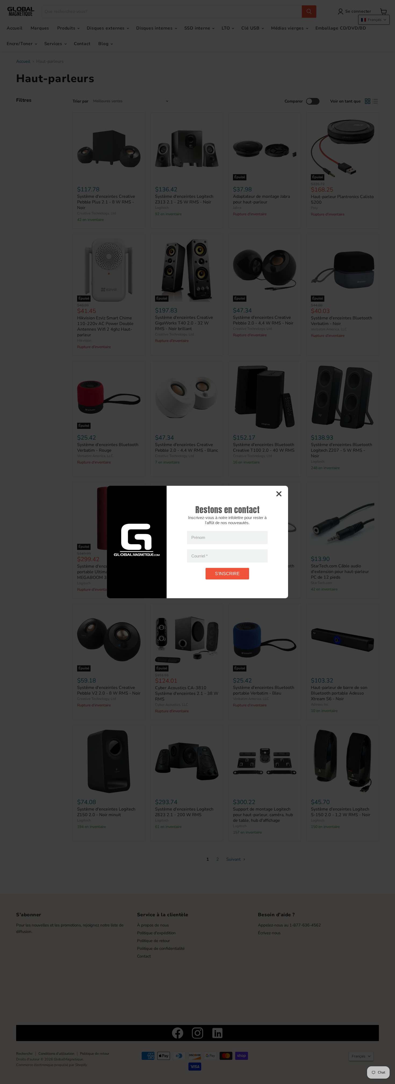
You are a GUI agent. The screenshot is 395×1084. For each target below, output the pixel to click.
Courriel (199, 556)
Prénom (198, 537)
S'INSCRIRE (227, 573)
